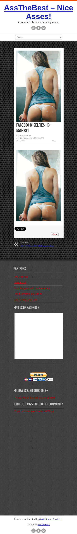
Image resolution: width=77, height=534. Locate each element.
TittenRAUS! (20, 282)
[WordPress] (43, 28)
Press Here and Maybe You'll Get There (34, 411)
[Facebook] (38, 28)
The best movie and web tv (28, 293)
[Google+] (33, 28)
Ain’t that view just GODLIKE (37, 244)
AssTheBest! (44, 524)
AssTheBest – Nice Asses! (38, 12)
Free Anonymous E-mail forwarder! (32, 288)
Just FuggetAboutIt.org (26, 299)
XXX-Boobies (21, 276)
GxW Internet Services (50, 519)
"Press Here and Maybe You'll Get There (35, 397)
